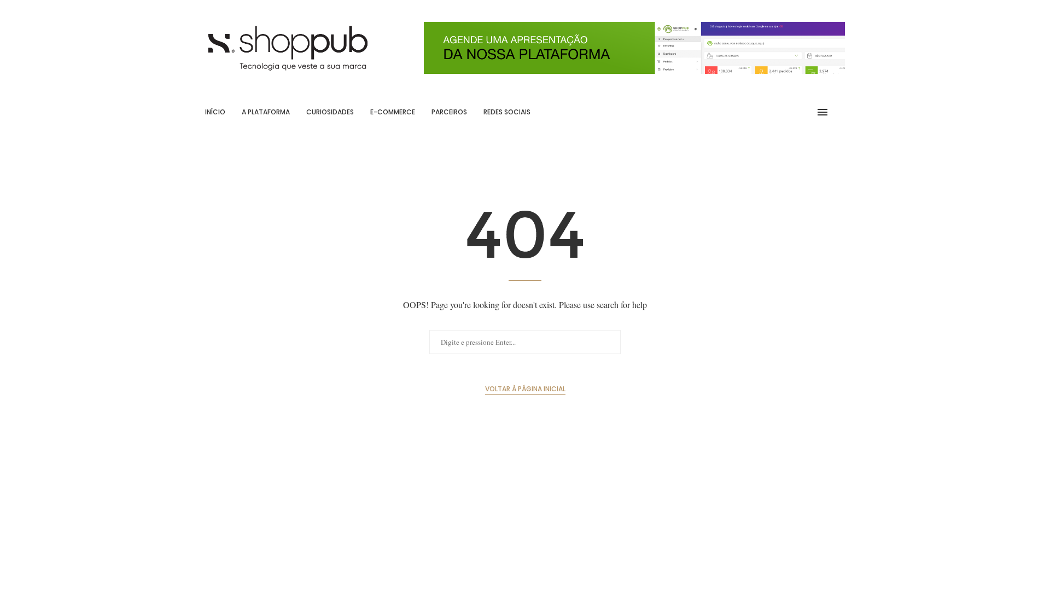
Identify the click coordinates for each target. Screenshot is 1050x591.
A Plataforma (266, 112)
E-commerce (392, 112)
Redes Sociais (506, 112)
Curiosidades (330, 112)
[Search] (839, 112)
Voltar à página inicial (525, 388)
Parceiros (449, 112)
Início (215, 112)
